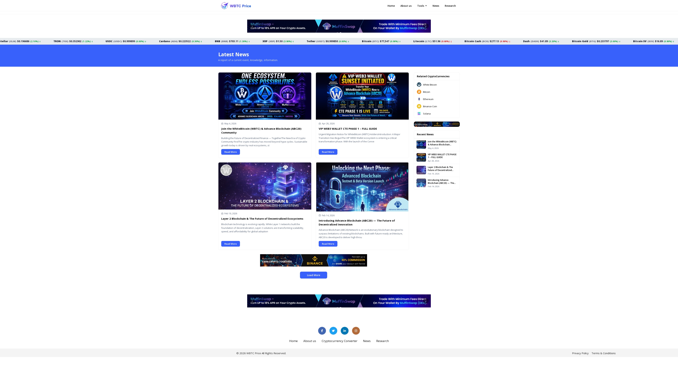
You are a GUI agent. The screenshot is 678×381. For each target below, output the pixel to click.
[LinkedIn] (345, 331)
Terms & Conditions (603, 353)
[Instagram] (356, 331)
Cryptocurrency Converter (339, 341)
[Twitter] (333, 331)
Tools (422, 5)
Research (450, 5)
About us (406, 5)
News (436, 5)
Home (391, 5)
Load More (313, 275)
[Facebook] (322, 331)
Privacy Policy (580, 353)
